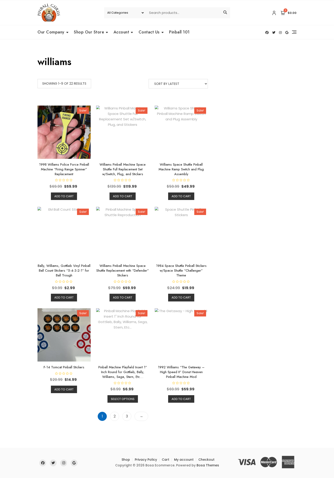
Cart (165, 459)
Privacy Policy (146, 459)
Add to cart (64, 196)
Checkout (206, 459)
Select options (123, 399)
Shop (126, 459)
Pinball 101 (179, 32)
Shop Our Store (89, 32)
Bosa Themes (208, 465)
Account (121, 32)
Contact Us (149, 32)
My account (184, 459)
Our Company (51, 32)
